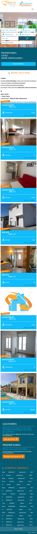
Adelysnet (34, 532)
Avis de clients (10, 439)
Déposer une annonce (12, 456)
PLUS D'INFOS (18, 64)
